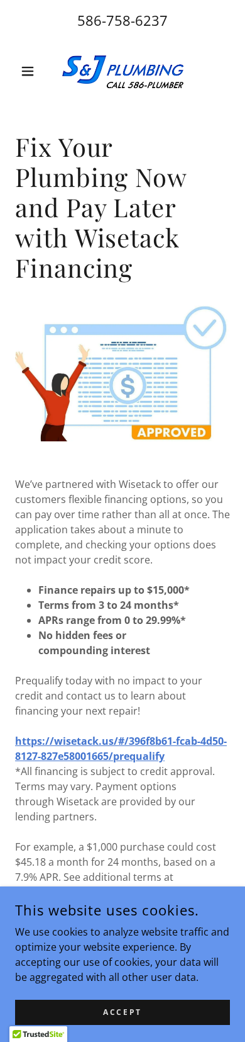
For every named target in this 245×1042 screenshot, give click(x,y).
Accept (122, 1012)
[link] (123, 71)
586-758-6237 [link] (122, 20)
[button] (31, 71)
